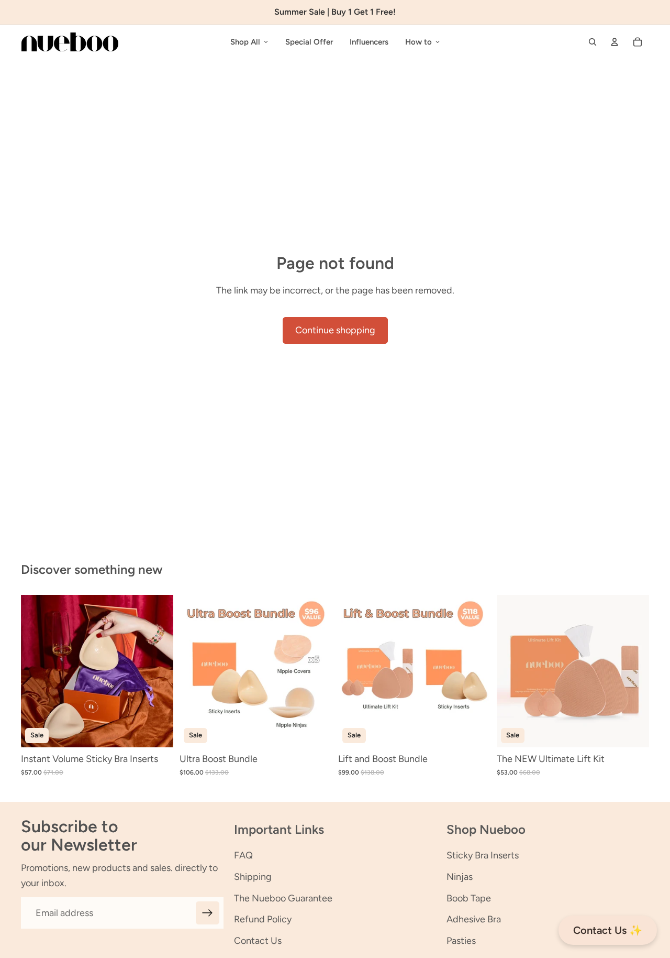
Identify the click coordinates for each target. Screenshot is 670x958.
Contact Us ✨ (607, 930)
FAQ (243, 855)
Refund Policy (263, 919)
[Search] (592, 41)
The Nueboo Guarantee (283, 898)
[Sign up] (207, 913)
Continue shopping (335, 330)
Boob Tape (468, 898)
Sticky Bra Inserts (482, 855)
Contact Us (258, 940)
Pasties (461, 940)
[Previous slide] (36, 671)
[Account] (614, 41)
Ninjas (459, 877)
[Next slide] (157, 671)
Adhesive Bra (473, 919)
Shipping (253, 877)
